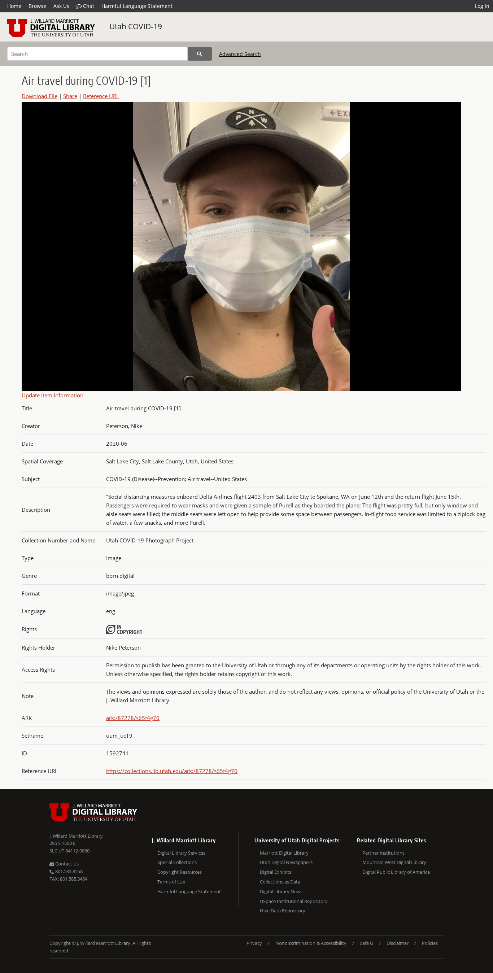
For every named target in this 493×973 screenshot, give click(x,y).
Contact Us (66, 863)
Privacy (254, 943)
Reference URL (101, 96)
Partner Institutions (383, 853)
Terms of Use (171, 881)
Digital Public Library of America (396, 872)
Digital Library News (281, 891)
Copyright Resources (179, 872)
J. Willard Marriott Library (76, 836)
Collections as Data (280, 881)
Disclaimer (398, 943)
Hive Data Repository (282, 910)
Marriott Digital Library (284, 853)
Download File (39, 96)
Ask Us (61, 6)
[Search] (200, 54)
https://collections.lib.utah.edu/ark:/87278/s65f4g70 (171, 771)
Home (14, 6)
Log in (482, 6)
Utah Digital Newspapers (286, 862)
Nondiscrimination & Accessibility (310, 943)
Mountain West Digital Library (394, 862)
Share (70, 96)
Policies (430, 943)
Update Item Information (52, 395)
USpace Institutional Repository (294, 901)
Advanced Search (240, 54)
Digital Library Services (181, 853)
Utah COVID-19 (135, 26)
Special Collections (177, 862)
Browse (37, 6)
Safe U (366, 943)
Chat (88, 6)
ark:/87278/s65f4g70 (133, 717)
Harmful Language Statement (137, 6)
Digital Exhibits (275, 872)
